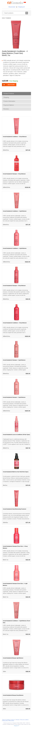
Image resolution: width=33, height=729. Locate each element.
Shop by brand (11, 7)
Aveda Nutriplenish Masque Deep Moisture (13, 695)
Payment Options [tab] (8, 105)
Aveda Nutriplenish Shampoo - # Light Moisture (14, 360)
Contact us (13, 719)
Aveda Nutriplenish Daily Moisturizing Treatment (14, 509)
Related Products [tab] (8, 93)
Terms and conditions (24, 719)
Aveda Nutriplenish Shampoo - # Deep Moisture (14, 173)
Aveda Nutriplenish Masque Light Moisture (13, 658)
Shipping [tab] (6, 97)
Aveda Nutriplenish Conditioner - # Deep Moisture (15, 136)
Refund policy (11, 720)
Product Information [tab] (9, 101)
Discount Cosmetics (6, 719)
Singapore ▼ (16, 725)
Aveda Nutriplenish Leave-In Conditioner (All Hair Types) (16, 434)
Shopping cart (21, 7)
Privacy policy (5, 720)
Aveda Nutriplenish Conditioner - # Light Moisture (14, 211)
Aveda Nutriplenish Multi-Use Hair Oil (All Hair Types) (15, 471)
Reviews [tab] (6, 109)
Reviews (17, 719)
